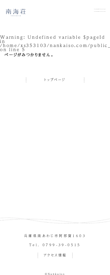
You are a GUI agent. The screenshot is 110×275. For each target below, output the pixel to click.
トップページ (55, 79)
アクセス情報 (55, 255)
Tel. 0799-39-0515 (55, 244)
